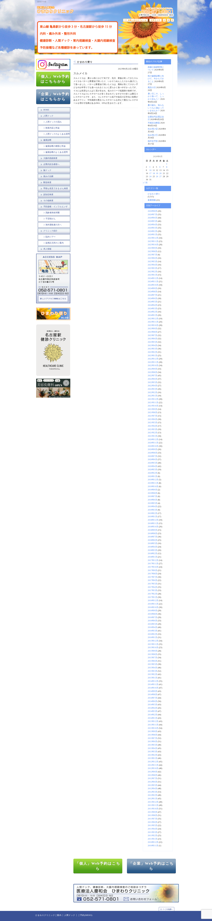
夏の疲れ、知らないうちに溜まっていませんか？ (156, 108)
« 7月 (145, 183)
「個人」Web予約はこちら (97, 865)
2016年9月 (152, 611)
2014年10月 (153, 688)
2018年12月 (153, 520)
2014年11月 (153, 684)
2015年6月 (152, 661)
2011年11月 (153, 805)
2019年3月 (152, 510)
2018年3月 (152, 550)
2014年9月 (152, 691)
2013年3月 (152, 752)
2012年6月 (152, 782)
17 (150, 173)
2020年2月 (152, 473)
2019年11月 (153, 483)
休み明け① (153, 135)
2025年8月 (152, 251)
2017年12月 (153, 560)
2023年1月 (152, 355)
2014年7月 (152, 698)
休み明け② (153, 129)
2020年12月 (153, 439)
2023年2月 (152, 352)
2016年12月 (153, 600)
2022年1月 (152, 396)
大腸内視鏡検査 (50, 158)
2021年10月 (153, 406)
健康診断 (47, 140)
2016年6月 (152, 621)
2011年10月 (153, 809)
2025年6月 (152, 258)
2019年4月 (152, 506)
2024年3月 (152, 308)
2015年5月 (152, 664)
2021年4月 (152, 426)
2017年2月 (152, 594)
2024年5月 (152, 302)
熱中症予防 (153, 141)
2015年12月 (153, 641)
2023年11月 (153, 322)
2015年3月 (152, 671)
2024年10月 (153, 285)
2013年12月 (153, 721)
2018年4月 (152, 547)
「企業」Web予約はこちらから (53, 96)
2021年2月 (152, 433)
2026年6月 (152, 218)
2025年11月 (153, 241)
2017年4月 (152, 587)
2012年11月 (153, 765)
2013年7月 (152, 738)
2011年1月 (152, 839)
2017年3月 (152, 590)
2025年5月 (152, 261)
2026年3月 (152, 228)
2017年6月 (152, 580)
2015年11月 (153, 644)
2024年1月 (152, 315)
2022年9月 (152, 369)
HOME (46, 110)
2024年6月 (152, 298)
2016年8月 (152, 614)
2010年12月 (153, 842)
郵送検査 (47, 182)
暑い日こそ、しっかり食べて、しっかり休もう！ (156, 96)
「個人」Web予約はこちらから (53, 78)
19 (157, 173)
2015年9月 (152, 651)
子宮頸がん (50, 219)
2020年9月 (152, 449)
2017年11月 (153, 563)
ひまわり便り (154, 194)
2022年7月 (152, 375)
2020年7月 (152, 456)
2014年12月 (153, 681)
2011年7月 (152, 819)
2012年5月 (152, 785)
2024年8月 (152, 292)
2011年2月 (152, 835)
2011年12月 (153, 802)
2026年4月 (152, 225)
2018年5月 (152, 543)
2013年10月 (153, 728)
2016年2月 (152, 634)
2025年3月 (152, 268)
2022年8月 (152, 372)
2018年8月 (152, 533)
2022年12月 (153, 359)
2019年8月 (152, 493)
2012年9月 (152, 772)
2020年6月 (152, 459)
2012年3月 (152, 792)
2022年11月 (153, 362)
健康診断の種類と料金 (55, 146)
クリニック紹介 (50, 231)
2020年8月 (152, 453)
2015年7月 (152, 658)
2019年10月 (153, 486)
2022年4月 (152, 386)
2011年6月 (152, 822)
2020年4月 (152, 466)
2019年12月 (153, 480)
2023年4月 (152, 345)
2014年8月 (152, 694)
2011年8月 (152, 815)
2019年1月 (152, 516)
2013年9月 (152, 731)
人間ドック (48, 116)
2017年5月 (152, 584)
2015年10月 (153, 647)
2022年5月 (152, 382)
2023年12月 (153, 319)
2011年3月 (152, 832)
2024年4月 (152, 305)
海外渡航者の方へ (53, 225)
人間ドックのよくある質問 (57, 134)
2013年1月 (152, 758)
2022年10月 (153, 365)
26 (157, 176)
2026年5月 (152, 221)
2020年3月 (152, 469)
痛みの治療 (48, 176)
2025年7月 (152, 255)
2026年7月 (152, 214)
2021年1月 (152, 436)
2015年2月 (152, 674)
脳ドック (47, 170)
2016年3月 (152, 631)
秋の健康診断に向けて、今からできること (156, 79)
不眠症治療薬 (154, 123)
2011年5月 (152, 825)
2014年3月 (152, 711)
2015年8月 (152, 654)
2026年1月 (152, 234)
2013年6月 (152, 741)
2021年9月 (152, 409)
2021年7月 (152, 416)
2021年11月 (153, 402)
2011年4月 (152, 829)
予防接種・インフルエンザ (55, 207)
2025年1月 (152, 275)
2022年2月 (152, 392)
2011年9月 (152, 812)
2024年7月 (152, 295)
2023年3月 (152, 349)
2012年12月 (153, 762)
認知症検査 (48, 194)
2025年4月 (152, 265)
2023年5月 (152, 342)
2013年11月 (153, 725)
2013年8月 (152, 735)
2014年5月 (152, 705)
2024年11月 (153, 281)
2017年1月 (152, 597)
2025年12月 (153, 238)
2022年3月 (152, 389)
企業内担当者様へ (51, 164)
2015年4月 (152, 668)
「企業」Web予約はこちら (151, 865)
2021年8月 (152, 412)
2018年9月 (152, 530)
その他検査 (48, 200)
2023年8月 (152, 332)
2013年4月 (152, 748)
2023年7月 (152, 335)
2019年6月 (152, 500)
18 (154, 173)
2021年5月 (152, 422)
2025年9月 (152, 248)
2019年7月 (152, 496)
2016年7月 (152, 617)
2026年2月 (152, 231)
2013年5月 (152, 745)
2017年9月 (152, 570)
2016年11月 (153, 604)
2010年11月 (153, 846)
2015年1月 (152, 678)
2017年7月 (152, 577)
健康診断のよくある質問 (56, 152)
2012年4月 (152, 788)
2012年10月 (153, 768)
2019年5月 (152, 503)
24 (150, 176)
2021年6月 (152, 419)
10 (150, 170)
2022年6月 (152, 379)
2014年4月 (152, 708)
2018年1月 (152, 557)
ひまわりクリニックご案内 (48, 915)
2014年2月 (152, 715)
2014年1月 (152, 718)
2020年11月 (153, 443)
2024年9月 (152, 288)
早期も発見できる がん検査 (55, 188)
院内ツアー (50, 237)
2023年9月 (152, 328)
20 (160, 173)
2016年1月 (152, 637)
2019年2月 (152, 513)
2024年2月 (152, 312)
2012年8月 (152, 775)
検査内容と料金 (52, 128)
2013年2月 (152, 755)
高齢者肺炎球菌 (52, 213)
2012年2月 (152, 795)
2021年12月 (153, 399)
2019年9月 (152, 490)
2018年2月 (152, 553)
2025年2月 (152, 272)
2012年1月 (152, 799)
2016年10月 (153, 607)
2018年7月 (152, 537)
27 (160, 176)
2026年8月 (152, 211)
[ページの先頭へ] (168, 909)
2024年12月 (153, 278)
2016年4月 (152, 627)
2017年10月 (153, 567)
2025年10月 (153, 245)
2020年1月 (152, 476)
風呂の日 (152, 87)
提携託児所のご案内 (54, 243)
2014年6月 (152, 701)
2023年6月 (152, 339)
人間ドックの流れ (53, 122)
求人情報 (47, 249)
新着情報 (152, 200)
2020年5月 (152, 463)
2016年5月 (152, 624)
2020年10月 (153, 446)
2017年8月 (152, 574)
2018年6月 (152, 540)
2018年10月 (153, 527)
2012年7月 (152, 778)
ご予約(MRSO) (85, 915)
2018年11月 (153, 523)
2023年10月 (153, 325)
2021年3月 (152, 429)
